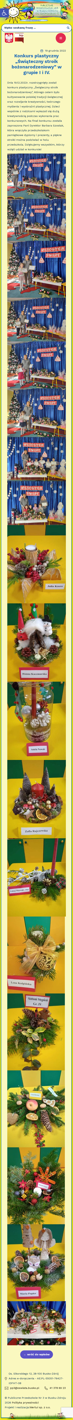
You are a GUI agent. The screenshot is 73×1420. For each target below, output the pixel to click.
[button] (4, 13)
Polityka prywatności (25, 1402)
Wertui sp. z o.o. (40, 1407)
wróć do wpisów (37, 1354)
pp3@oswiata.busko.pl (24, 1388)
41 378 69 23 (58, 1388)
